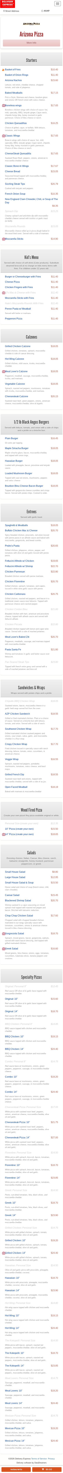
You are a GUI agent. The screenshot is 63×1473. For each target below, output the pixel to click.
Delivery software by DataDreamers (32, 1463)
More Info (31, 43)
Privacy (51, 1459)
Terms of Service (39, 1459)
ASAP (47, 11)
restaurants (16, 1469)
